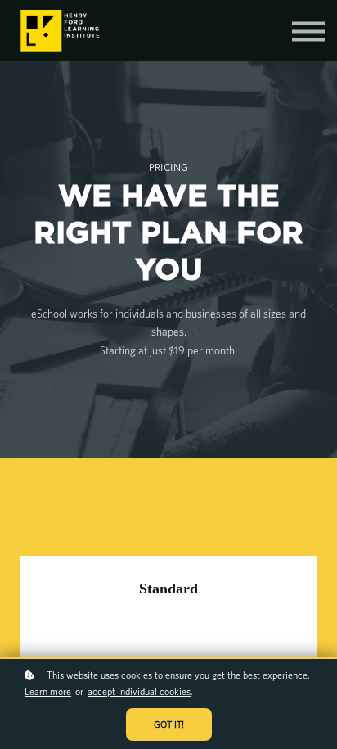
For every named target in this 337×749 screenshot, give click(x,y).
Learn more (48, 691)
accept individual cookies (139, 691)
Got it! (169, 724)
